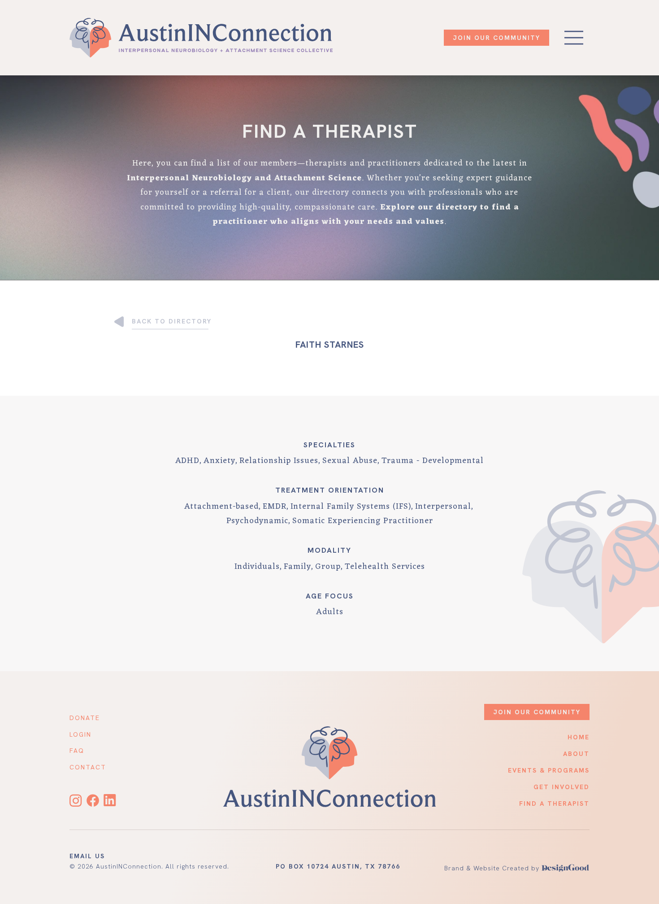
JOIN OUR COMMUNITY (496, 38)
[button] (574, 37)
